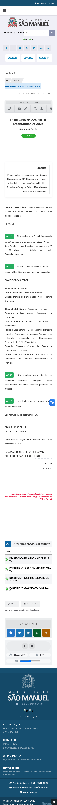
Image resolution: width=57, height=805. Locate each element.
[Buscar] (52, 33)
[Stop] (32, 646)
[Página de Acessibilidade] (48, 48)
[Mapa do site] (41, 48)
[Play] (25, 646)
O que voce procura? (13, 32)
